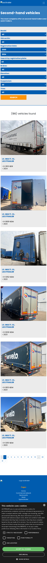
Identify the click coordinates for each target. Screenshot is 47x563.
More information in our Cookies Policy (28, 529)
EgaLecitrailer (23, 499)
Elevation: (5, 73)
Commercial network (23, 493)
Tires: (3, 88)
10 (35, 457)
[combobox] (44, 505)
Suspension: (6, 81)
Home (23, 491)
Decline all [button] (23, 554)
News (23, 497)
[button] (23, 559)
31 (2, 461)
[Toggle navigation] (43, 3)
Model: (4, 31)
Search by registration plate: (14, 58)
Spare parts (23, 495)
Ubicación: (5, 38)
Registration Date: (9, 46)
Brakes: (4, 66)
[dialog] (23, 532)
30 (43, 457)
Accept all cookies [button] (23, 549)
